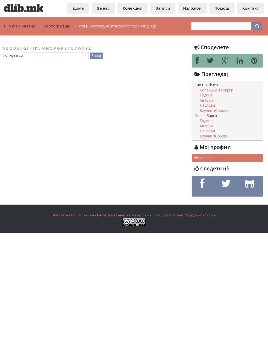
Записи (162, 8)
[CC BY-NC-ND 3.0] (134, 224)
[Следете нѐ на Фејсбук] (203, 183)
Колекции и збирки (216, 90)
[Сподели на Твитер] (211, 62)
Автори (206, 100)
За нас (103, 8)
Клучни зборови (214, 110)
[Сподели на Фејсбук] (198, 62)
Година (206, 95)
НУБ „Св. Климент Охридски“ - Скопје (185, 215)
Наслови (207, 105)
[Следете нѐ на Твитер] (227, 183)
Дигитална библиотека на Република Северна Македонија (102, 215)
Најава (202, 158)
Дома (78, 8)
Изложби (192, 8)
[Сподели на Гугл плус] (226, 62)
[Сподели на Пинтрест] (255, 62)
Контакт (250, 8)
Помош (222, 8)
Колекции (132, 8)
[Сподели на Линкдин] (241, 62)
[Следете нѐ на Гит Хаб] (251, 183)
